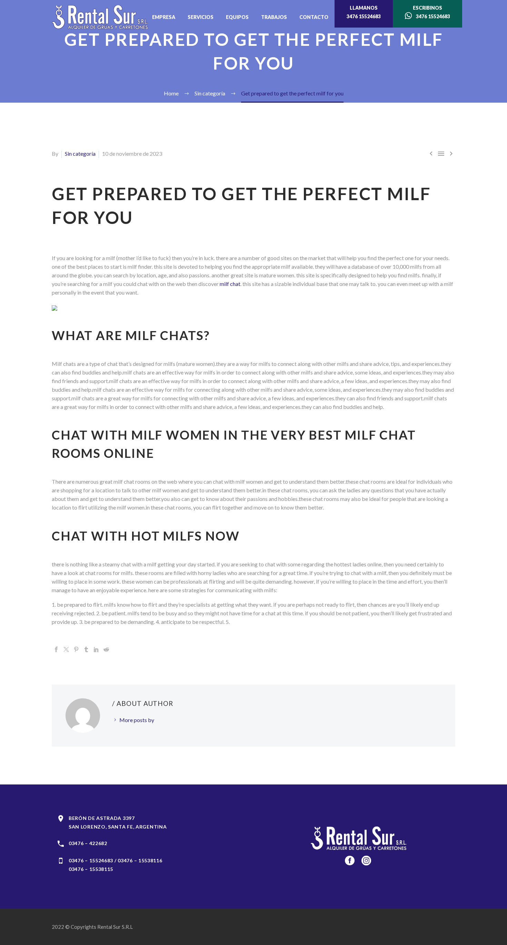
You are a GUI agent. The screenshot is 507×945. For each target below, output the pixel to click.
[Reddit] (106, 649)
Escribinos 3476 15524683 (431, 12)
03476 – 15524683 (91, 860)
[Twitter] (66, 649)
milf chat (230, 283)
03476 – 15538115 (91, 869)
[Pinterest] (76, 649)
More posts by (136, 720)
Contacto (313, 17)
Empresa (163, 17)
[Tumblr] (86, 649)
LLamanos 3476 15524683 (364, 12)
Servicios (200, 17)
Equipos (237, 17)
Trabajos (274, 17)
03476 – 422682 (88, 843)
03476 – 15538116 (140, 860)
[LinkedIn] (96, 649)
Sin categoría (80, 153)
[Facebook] (56, 649)
